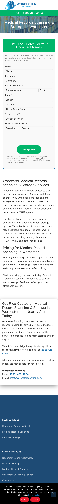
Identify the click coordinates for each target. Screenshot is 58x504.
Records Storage (11, 437)
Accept (24, 499)
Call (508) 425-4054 (29, 13)
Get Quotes (29, 149)
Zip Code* (10, 104)
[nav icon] (51, 5)
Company (10, 76)
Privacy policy (34, 495)
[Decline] (53, 494)
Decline (35, 499)
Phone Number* (14, 85)
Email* (8, 95)
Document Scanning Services (17, 426)
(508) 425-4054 (19, 374)
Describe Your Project (16, 123)
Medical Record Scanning (15, 431)
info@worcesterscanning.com (26, 377)
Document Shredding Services (18, 474)
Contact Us (8, 480)
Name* (9, 66)
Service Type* (12, 114)
